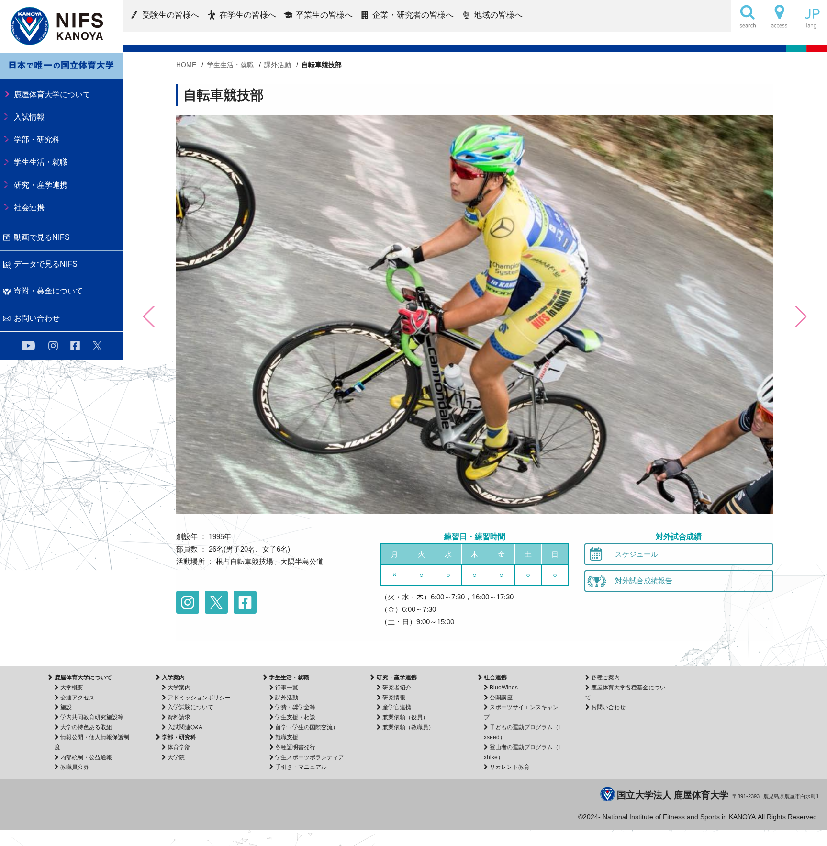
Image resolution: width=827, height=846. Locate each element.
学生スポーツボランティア (309, 757)
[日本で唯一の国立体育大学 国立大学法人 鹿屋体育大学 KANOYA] (61, 26)
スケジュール (636, 554)
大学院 (176, 757)
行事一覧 (286, 687)
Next (799, 316)
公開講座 (501, 697)
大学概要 (71, 687)
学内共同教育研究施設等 (91, 717)
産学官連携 (396, 707)
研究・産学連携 (396, 677)
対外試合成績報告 (643, 580)
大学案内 (179, 687)
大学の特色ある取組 (86, 727)
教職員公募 (74, 767)
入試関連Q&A (185, 727)
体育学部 (179, 747)
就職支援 (286, 737)
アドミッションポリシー (199, 697)
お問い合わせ (608, 707)
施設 (66, 707)
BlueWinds (504, 687)
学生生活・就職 (289, 677)
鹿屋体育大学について (83, 677)
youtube (28, 345)
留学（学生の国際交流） (306, 727)
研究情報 (393, 697)
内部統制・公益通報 (86, 757)
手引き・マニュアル (301, 767)
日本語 (811, 16)
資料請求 (179, 717)
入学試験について (190, 707)
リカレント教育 (510, 767)
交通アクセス (77, 697)
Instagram (187, 602)
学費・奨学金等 (295, 707)
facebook (75, 345)
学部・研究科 (179, 737)
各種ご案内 (605, 677)
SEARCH (747, 16)
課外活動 (286, 697)
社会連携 (495, 677)
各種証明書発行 (295, 747)
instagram (53, 345)
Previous (149, 316)
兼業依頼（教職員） (408, 727)
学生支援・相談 (295, 717)
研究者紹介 (396, 687)
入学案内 (173, 677)
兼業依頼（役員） (405, 717)
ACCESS (779, 16)
